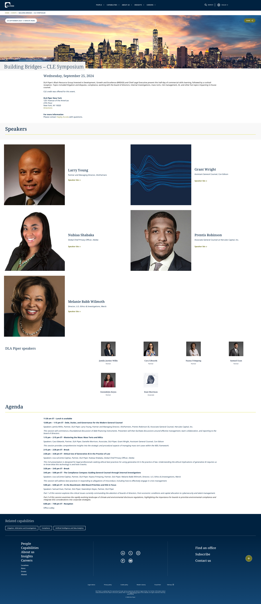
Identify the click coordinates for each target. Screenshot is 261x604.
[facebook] (123, 561)
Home (7, 13)
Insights (138, 5)
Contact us (203, 560)
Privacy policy (108, 585)
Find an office (205, 548)
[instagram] (138, 553)
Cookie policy (124, 585)
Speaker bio (73, 180)
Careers (150, 5)
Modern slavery (141, 585)
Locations (25, 565)
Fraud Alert (157, 585)
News (23, 568)
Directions (47, 108)
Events (14, 13)
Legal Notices (133, 592)
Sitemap (169, 585)
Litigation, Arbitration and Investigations (21, 528)
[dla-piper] (10, 5)
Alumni (24, 574)
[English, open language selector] (219, 5)
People (99, 5)
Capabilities (112, 5)
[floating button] (249, 558)
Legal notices (91, 585)
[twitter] (131, 553)
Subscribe (202, 554)
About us (126, 5)
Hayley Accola (63, 117)
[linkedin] (123, 553)
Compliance (46, 528)
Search (210, 5)
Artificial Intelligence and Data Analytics (69, 528)
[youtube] (131, 561)
